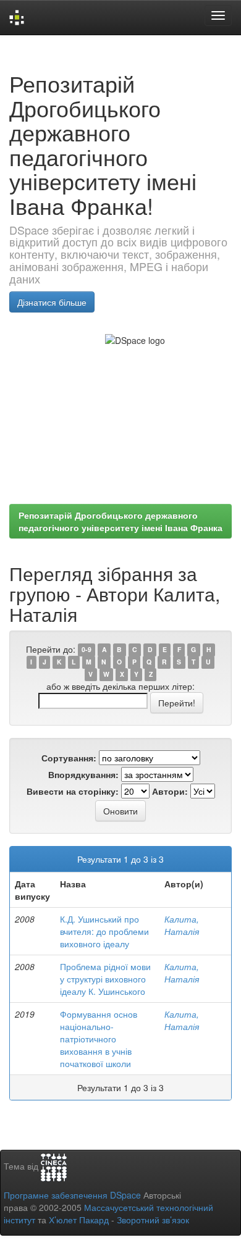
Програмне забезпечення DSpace (72, 1195)
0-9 (86, 650)
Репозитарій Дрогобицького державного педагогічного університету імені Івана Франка (120, 521)
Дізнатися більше (52, 302)
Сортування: (68, 758)
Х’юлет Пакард (79, 1219)
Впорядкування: (83, 774)
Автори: (170, 791)
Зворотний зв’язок (153, 1219)
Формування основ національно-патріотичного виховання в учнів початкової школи (98, 1039)
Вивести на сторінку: (73, 791)
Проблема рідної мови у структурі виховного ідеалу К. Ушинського (105, 978)
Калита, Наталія (181, 925)
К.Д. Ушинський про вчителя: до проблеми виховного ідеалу (104, 931)
